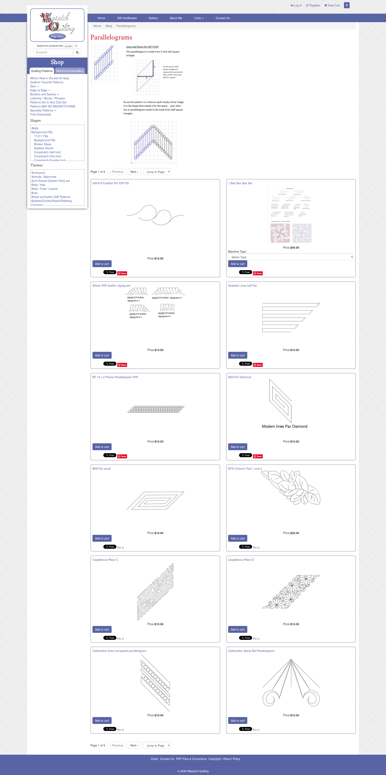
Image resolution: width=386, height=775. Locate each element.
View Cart (333, 5)
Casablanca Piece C (105, 560)
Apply (34, 128)
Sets (33, 86)
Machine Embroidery (70, 71)
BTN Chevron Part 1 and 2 (245, 468)
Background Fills (41, 132)
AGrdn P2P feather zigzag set (111, 285)
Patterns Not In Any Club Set (48, 102)
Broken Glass (42, 144)
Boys (34, 193)
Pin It (120, 547)
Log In (297, 5)
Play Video (57, 36)
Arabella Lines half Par (242, 285)
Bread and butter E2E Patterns (50, 197)
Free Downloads (40, 114)
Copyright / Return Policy (224, 759)
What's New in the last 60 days (49, 78)
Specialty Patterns (42, 110)
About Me (176, 18)
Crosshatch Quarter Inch (50, 160)
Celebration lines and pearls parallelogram (119, 651)
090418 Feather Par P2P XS (110, 183)
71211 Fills (41, 136)
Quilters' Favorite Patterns (46, 82)
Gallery (153, 18)
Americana (38, 173)
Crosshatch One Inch (47, 156)
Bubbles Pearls (43, 148)
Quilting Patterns (42, 71)
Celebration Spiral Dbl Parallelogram (251, 651)
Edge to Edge (39, 90)
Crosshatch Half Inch (47, 152)
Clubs (154, 759)
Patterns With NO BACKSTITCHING (52, 106)
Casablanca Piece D (241, 560)
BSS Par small (101, 468)
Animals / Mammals (43, 177)
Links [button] (198, 18)
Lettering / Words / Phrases (47, 98)
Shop (109, 26)
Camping (37, 205)
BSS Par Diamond (239, 377)
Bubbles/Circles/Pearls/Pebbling (51, 201)
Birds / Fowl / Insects (44, 189)
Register (314, 5)
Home (101, 18)
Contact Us (223, 18)
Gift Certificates (127, 18)
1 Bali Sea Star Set (240, 183)
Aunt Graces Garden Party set (50, 181)
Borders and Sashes (43, 94)
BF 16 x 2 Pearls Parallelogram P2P (115, 377)
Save (123, 273)
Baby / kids (38, 185)
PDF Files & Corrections (191, 759)
